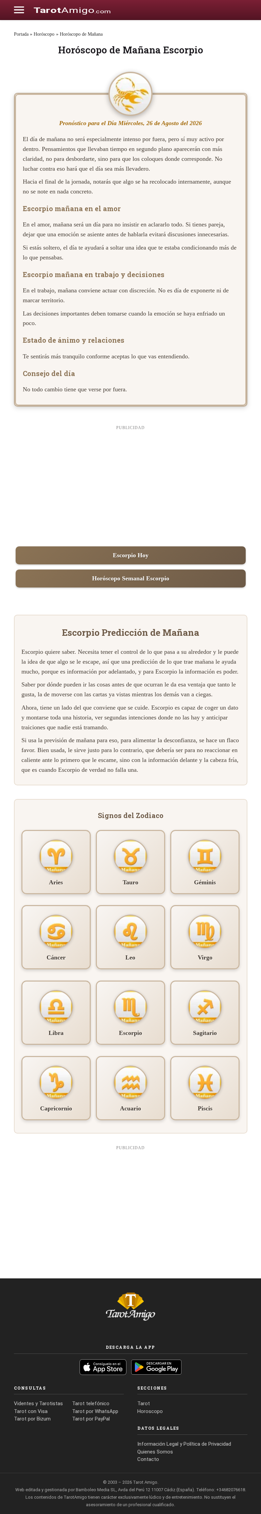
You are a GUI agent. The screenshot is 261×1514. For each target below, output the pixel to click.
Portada (21, 34)
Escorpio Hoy (131, 555)
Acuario (130, 1108)
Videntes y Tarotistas (38, 1403)
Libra (56, 1033)
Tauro (130, 882)
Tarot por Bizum (32, 1419)
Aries (56, 882)
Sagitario (205, 1033)
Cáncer (56, 957)
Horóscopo (44, 34)
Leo (130, 957)
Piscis (205, 1108)
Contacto (148, 1459)
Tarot (143, 1403)
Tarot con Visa (31, 1411)
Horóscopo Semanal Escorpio (130, 578)
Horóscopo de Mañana (81, 34)
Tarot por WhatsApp (95, 1411)
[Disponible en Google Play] (156, 1367)
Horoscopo (150, 1411)
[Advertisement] (130, 484)
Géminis (205, 882)
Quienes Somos (155, 1452)
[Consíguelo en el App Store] (103, 1367)
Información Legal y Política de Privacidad (184, 1444)
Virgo (205, 957)
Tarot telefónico (90, 1403)
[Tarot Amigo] (72, 9)
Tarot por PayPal (91, 1419)
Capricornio (56, 1108)
